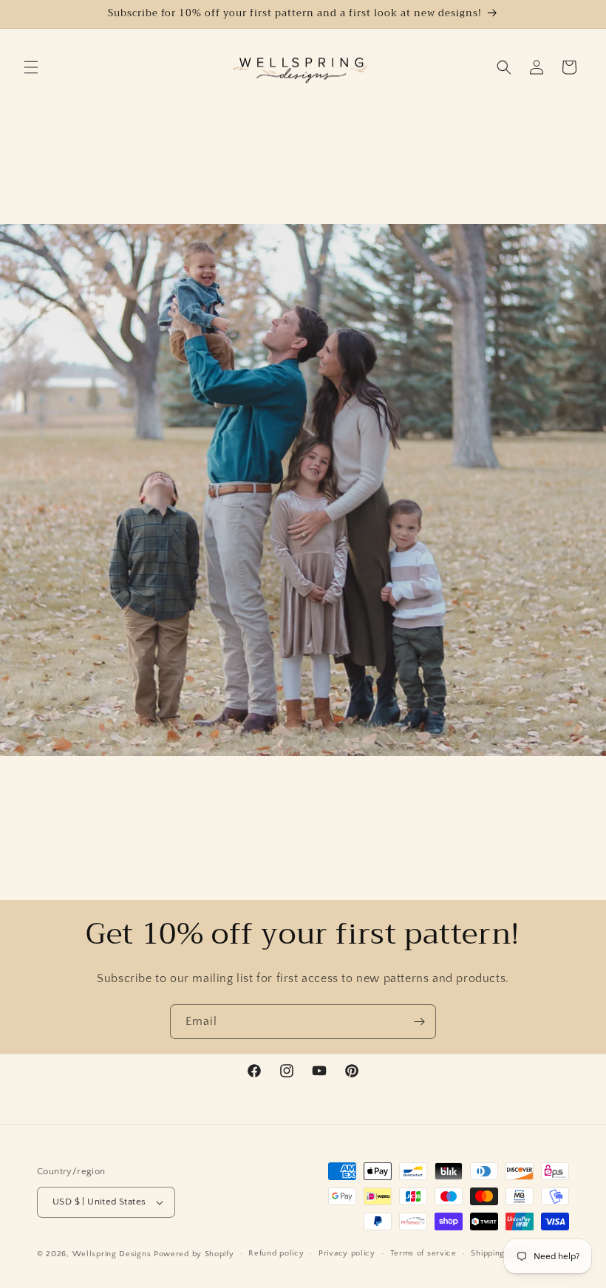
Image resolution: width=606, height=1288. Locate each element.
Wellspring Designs (112, 1254)
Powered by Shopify (194, 1254)
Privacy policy (347, 1253)
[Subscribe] (419, 1021)
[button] (31, 67)
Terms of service (423, 1253)
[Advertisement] (92, 139)
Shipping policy (501, 1253)
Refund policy (276, 1253)
